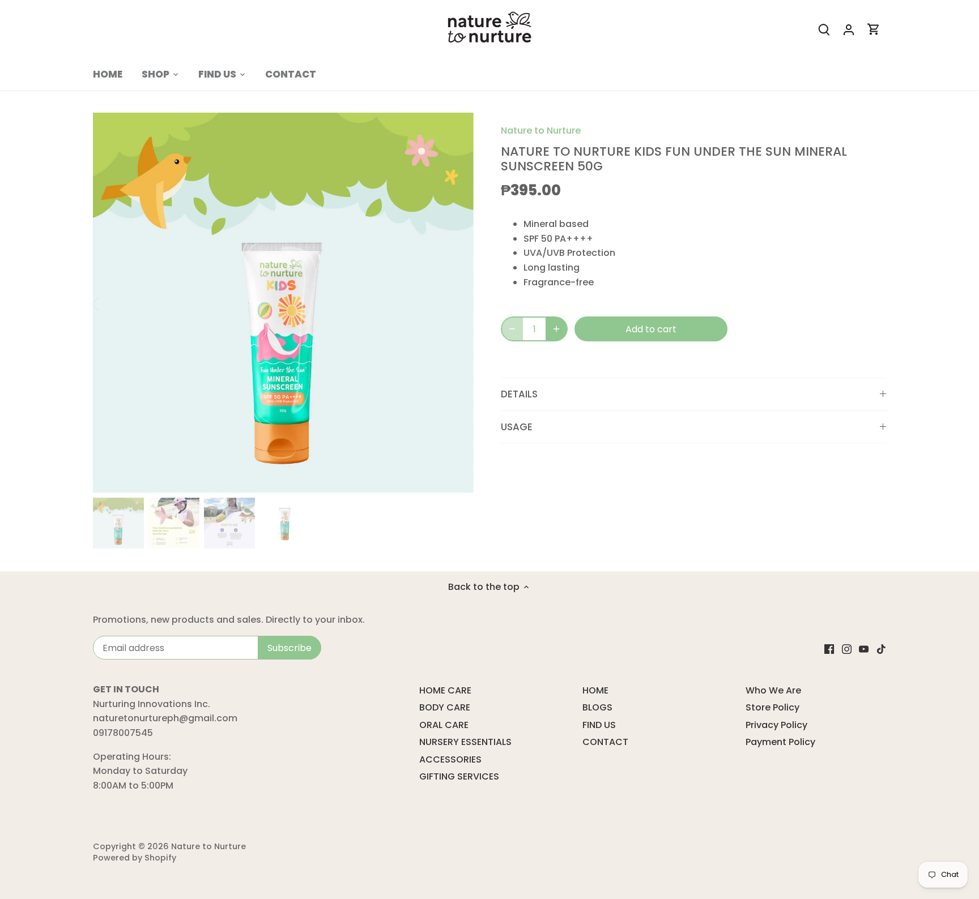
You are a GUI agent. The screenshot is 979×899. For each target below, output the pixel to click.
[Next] (456, 302)
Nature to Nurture (541, 130)
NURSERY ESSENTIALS (465, 741)
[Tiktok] (881, 649)
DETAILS (519, 394)
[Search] (823, 29)
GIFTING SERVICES (459, 776)
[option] (283, 303)
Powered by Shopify (134, 857)
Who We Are (773, 690)
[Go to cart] (873, 29)
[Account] (848, 29)
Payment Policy (780, 741)
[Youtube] (864, 649)
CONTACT (605, 741)
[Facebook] (829, 649)
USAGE (517, 427)
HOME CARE (445, 690)
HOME (595, 690)
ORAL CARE (444, 724)
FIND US (599, 724)
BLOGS (597, 707)
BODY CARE (444, 707)
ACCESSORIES (450, 759)
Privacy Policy (776, 724)
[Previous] (110, 302)
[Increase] (556, 329)
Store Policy (772, 707)
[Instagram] (847, 649)
